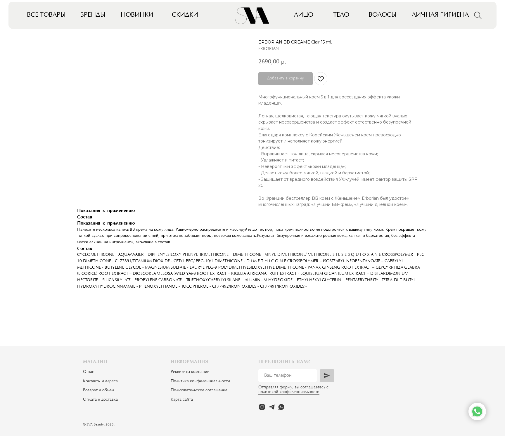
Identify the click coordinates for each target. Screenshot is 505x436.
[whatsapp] (281, 407)
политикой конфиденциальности (288, 392)
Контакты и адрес (99, 381)
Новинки (137, 15)
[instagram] (262, 407)
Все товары (46, 15)
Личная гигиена (440, 15)
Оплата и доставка (100, 400)
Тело (341, 15)
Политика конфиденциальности (200, 381)
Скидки (185, 15)
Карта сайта (182, 400)
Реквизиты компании (190, 372)
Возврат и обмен (98, 390)
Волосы (383, 15)
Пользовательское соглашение (199, 390)
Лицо (303, 15)
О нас (88, 372)
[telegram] (271, 407)
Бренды (93, 15)
